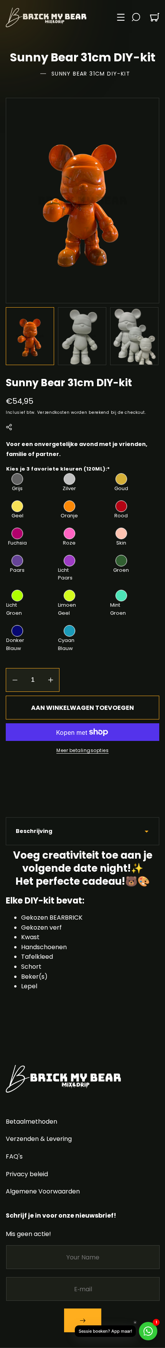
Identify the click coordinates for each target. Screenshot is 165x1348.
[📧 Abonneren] (82, 1320)
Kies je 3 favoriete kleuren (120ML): (58, 468)
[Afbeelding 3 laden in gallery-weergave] (134, 336)
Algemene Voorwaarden (43, 1191)
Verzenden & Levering (39, 1138)
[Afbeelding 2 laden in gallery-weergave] (82, 336)
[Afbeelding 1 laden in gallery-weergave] (30, 336)
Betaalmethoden (31, 1121)
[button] (120, 17)
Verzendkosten (53, 412)
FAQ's (14, 1156)
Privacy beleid (27, 1174)
